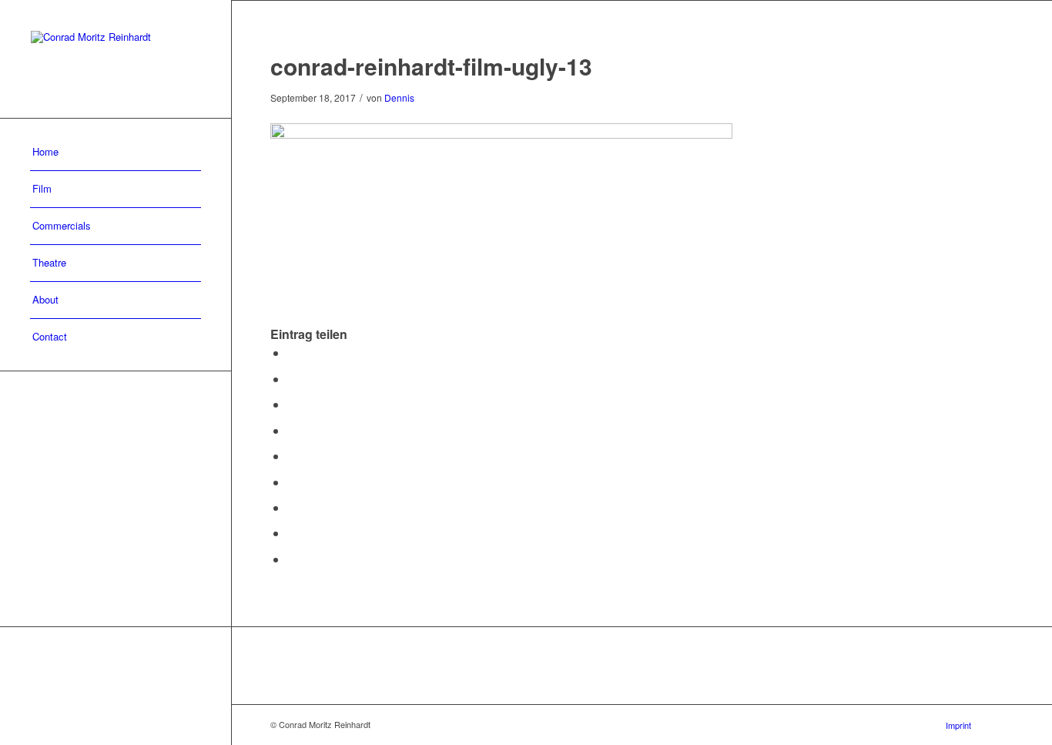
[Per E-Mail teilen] (292, 559)
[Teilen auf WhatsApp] (292, 404)
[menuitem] (115, 152)
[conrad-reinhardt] (115, 59)
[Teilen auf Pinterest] (292, 430)
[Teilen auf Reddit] (292, 533)
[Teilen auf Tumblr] (292, 482)
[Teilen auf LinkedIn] (292, 456)
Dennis (399, 97)
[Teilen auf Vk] (292, 507)
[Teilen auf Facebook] (292, 352)
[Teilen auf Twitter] (292, 379)
